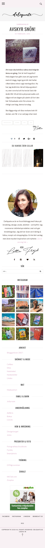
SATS (24, 122)
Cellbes (10, 364)
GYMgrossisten (13, 465)
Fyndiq (9, 450)
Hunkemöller (12, 375)
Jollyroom (11, 401)
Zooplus (10, 480)
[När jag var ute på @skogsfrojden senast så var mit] (36, 333)
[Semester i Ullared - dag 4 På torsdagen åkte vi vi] (8, 305)
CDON (9, 420)
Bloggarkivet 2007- (15, 353)
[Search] (40, 272)
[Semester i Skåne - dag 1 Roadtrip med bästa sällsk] (8, 319)
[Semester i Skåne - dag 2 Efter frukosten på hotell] (36, 305)
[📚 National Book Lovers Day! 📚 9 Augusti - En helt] (22, 291)
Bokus (9, 416)
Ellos (9, 368)
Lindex (9, 378)
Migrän (17, 122)
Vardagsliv (22, 24)
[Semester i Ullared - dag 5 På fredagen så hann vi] (36, 291)
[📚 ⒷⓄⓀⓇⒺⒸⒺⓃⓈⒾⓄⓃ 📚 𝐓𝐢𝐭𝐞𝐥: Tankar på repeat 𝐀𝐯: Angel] (22, 333)
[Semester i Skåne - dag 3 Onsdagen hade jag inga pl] (22, 305)
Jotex (9, 435)
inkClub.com (12, 476)
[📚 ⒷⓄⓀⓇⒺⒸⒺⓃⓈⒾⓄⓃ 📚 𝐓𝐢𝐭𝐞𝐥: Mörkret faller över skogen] (8, 333)
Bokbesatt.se (38, 516)
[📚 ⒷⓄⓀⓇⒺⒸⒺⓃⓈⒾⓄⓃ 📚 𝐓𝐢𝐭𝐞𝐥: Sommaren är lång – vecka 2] (36, 319)
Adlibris (10, 413)
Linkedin (27, 516)
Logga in (22, 532)
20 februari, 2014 (22, 34)
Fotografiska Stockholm (17, 446)
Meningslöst (7, 122)
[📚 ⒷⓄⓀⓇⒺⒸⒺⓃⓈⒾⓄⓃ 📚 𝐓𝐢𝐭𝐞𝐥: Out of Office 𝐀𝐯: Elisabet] (8, 291)
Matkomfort (12, 390)
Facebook (6, 516)
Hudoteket (11, 371)
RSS (22, 523)
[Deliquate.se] (22, 14)
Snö (31, 122)
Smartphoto (12, 453)
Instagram (16, 516)
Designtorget (12, 431)
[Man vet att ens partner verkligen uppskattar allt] (22, 319)
